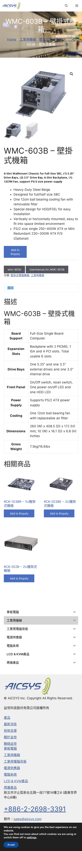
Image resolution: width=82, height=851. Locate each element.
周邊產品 (10, 788)
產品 (7, 718)
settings (31, 837)
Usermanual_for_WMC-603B (47, 269)
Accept (11, 844)
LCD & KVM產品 (16, 781)
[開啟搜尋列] (66, 5)
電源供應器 (12, 768)
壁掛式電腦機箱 (50, 39)
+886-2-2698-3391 (35, 809)
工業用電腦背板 (15, 761)
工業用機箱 (28, 39)
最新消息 (10, 724)
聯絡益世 (10, 744)
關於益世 (10, 737)
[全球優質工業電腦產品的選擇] (11, 5)
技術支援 (10, 731)
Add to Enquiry (15, 252)
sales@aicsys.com (28, 819)
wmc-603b (14, 269)
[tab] (41, 288)
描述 (10, 288)
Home (11, 39)
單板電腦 (10, 748)
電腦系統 (10, 774)
